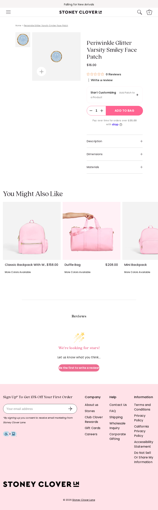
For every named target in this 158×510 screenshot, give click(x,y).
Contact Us (118, 405)
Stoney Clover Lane (83, 500)
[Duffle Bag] (91, 231)
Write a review (102, 80)
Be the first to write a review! (79, 368)
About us (91, 405)
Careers (91, 434)
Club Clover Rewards (94, 419)
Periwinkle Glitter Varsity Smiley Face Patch (46, 25)
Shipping (116, 417)
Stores (90, 411)
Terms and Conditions (142, 407)
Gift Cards (93, 428)
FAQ (112, 411)
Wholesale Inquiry (117, 425)
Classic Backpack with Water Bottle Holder (26, 265)
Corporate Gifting (117, 436)
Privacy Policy (139, 417)
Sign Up (70, 409)
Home (18, 25)
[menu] (8, 12)
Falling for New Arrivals (79, 4)
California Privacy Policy (141, 431)
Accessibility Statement (143, 444)
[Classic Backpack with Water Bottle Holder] (32, 231)
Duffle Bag (73, 265)
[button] (8, 12)
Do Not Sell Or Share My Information (143, 457)
